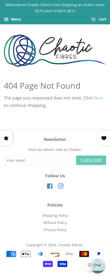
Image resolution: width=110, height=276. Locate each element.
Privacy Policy (55, 229)
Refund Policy (55, 222)
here (98, 98)
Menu (15, 19)
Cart (102, 19)
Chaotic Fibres (70, 244)
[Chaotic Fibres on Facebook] (50, 187)
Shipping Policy (55, 215)
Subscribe (91, 160)
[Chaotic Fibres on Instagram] (60, 187)
